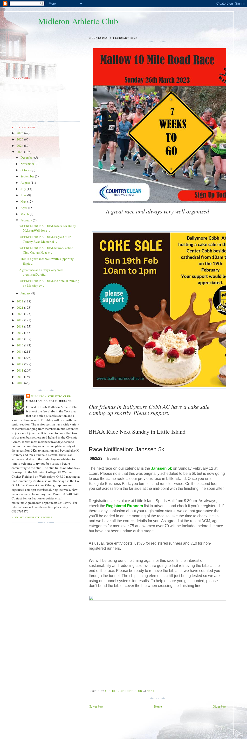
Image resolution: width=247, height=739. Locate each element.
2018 (20, 326)
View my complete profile (32, 517)
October (26, 170)
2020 (20, 314)
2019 (20, 320)
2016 (20, 339)
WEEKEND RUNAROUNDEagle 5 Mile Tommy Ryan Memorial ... (45, 239)
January (26, 293)
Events (113, 458)
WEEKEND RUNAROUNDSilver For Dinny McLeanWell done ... (47, 228)
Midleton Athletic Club (78, 21)
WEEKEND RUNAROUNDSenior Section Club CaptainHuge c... (46, 250)
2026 (20, 133)
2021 (20, 307)
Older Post (219, 706)
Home (158, 706)
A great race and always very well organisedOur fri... (41, 272)
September (28, 176)
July (24, 189)
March (25, 214)
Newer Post (96, 706)
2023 (20, 152)
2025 (20, 139)
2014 (20, 351)
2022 (20, 301)
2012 (20, 364)
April (24, 207)
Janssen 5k (161, 468)
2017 (20, 332)
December (27, 157)
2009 (20, 383)
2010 (20, 376)
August (26, 182)
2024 (20, 145)
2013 (20, 358)
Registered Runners (124, 506)
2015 (20, 345)
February (27, 220)
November (28, 163)
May (24, 201)
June (24, 195)
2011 (20, 370)
